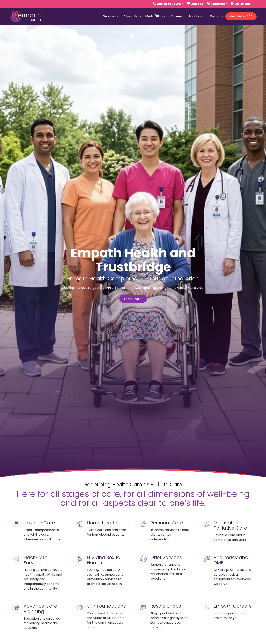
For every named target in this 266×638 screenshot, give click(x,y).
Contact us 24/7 (170, 4)
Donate (197, 4)
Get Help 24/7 (241, 16)
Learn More (133, 299)
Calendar (242, 4)
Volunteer (219, 4)
